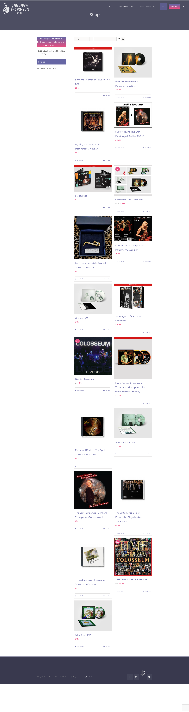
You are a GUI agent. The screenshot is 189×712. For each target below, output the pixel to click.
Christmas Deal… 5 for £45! (129, 199)
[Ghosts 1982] (93, 299)
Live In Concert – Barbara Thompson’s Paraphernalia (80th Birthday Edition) (130, 387)
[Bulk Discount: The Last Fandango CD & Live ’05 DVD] (133, 115)
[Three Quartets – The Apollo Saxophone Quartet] (93, 557)
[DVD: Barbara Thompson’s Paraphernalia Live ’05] (133, 228)
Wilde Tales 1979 (83, 635)
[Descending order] (96, 39)
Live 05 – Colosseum (85, 379)
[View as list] (123, 39)
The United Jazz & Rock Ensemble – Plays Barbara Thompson (129, 517)
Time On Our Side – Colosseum (131, 579)
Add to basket (120, 97)
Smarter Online (90, 677)
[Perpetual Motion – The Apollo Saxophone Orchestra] (93, 427)
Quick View (107, 95)
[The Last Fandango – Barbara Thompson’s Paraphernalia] (93, 490)
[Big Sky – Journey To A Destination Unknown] (93, 121)
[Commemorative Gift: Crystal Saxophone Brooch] (93, 237)
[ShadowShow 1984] (133, 423)
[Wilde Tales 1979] (93, 616)
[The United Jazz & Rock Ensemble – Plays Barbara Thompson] (133, 490)
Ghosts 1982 (81, 318)
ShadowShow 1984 (125, 442)
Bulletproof (81, 195)
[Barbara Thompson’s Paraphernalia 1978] (133, 62)
